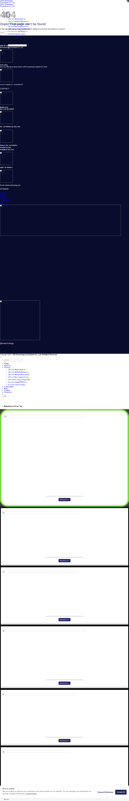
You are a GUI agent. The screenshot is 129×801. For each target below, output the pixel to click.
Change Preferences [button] (105, 792)
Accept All (121, 792)
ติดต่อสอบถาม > (64, 499)
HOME (6, 364)
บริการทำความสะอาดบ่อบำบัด (19, 379)
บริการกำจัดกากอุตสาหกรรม (18, 26)
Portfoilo (7, 40)
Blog (5, 38)
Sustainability (9, 36)
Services (7, 367)
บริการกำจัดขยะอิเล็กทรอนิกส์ (18, 374)
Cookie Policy (31, 794)
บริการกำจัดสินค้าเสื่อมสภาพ (18, 21)
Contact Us (8, 41)
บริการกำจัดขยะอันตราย (16, 19)
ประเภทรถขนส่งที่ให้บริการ (17, 382)
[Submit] (5, 362)
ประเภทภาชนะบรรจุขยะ (16, 34)
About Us (7, 365)
